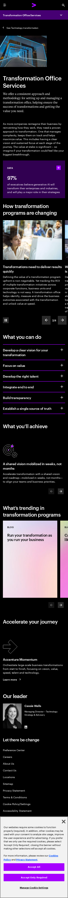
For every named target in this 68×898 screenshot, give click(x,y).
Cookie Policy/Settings (16, 804)
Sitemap (8, 784)
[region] (34, 857)
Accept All (34, 867)
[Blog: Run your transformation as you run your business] (30, 559)
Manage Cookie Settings (34, 888)
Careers (7, 757)
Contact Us (9, 770)
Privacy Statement (14, 790)
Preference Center (14, 750)
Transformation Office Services (22, 15)
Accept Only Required (34, 877)
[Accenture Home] (34, 5)
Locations (9, 777)
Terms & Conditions (15, 797)
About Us (8, 763)
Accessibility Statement (17, 810)
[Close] (64, 822)
